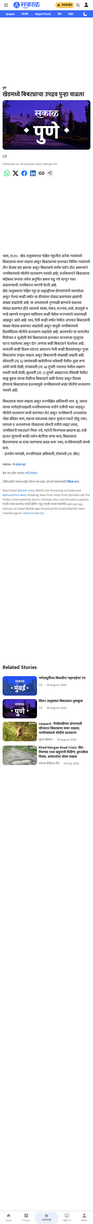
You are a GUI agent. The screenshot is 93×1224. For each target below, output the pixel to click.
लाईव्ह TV (67, 1220)
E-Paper (26, 1220)
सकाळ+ (84, 1220)
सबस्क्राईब (67, 5)
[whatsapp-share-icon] (6, 176)
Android (28, 513)
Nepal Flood (43, 14)
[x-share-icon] (15, 176)
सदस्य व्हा (20, 464)
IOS (41, 513)
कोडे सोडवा (31, 473)
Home (9, 1220)
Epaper (10, 14)
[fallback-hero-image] (20, 686)
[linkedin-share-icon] (32, 176)
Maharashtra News (15, 494)
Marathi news (26, 490)
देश (59, 14)
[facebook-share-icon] (24, 176)
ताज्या (25, 14)
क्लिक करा (73, 481)
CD (5, 156)
